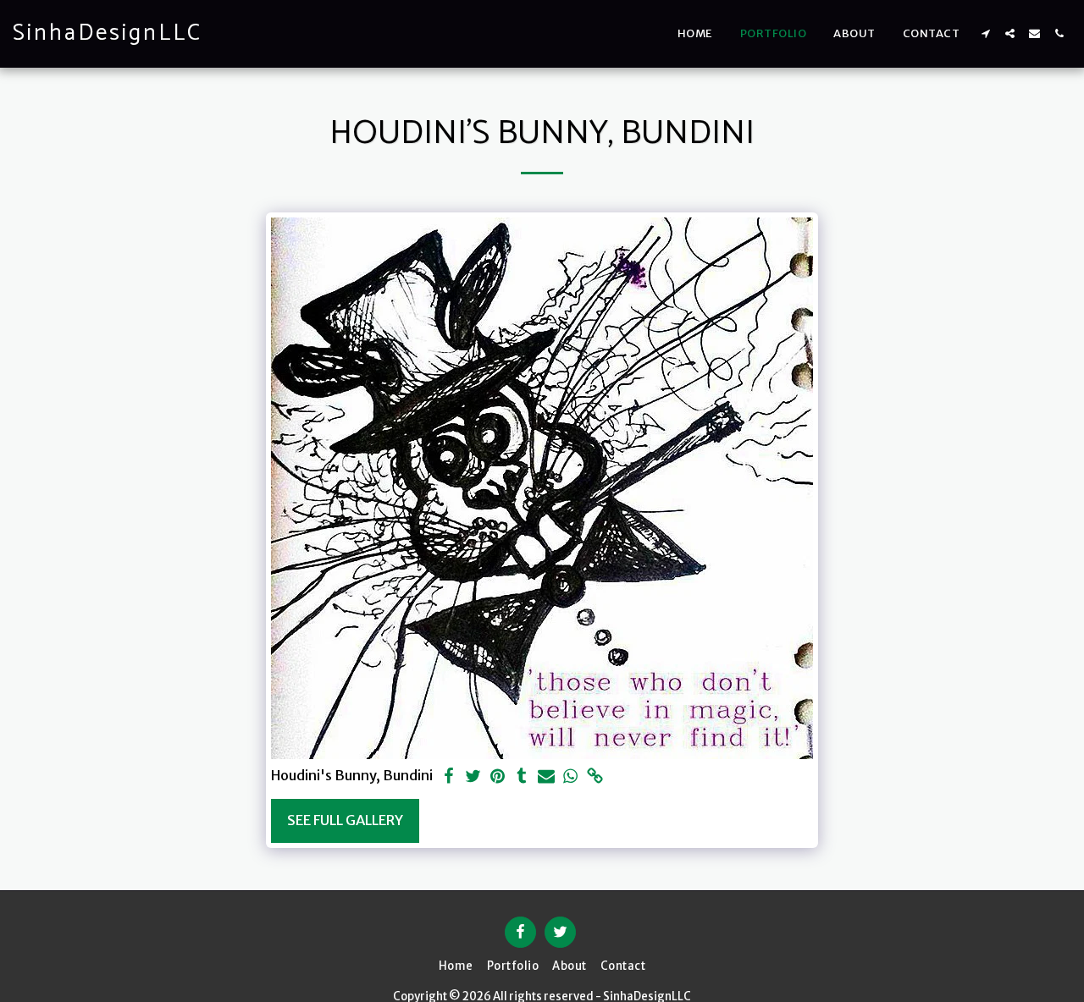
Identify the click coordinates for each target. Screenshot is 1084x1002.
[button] (985, 33)
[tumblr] (522, 777)
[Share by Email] (547, 777)
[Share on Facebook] (448, 777)
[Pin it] (497, 777)
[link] (596, 777)
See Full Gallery (345, 820)
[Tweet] (473, 777)
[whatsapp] (571, 777)
